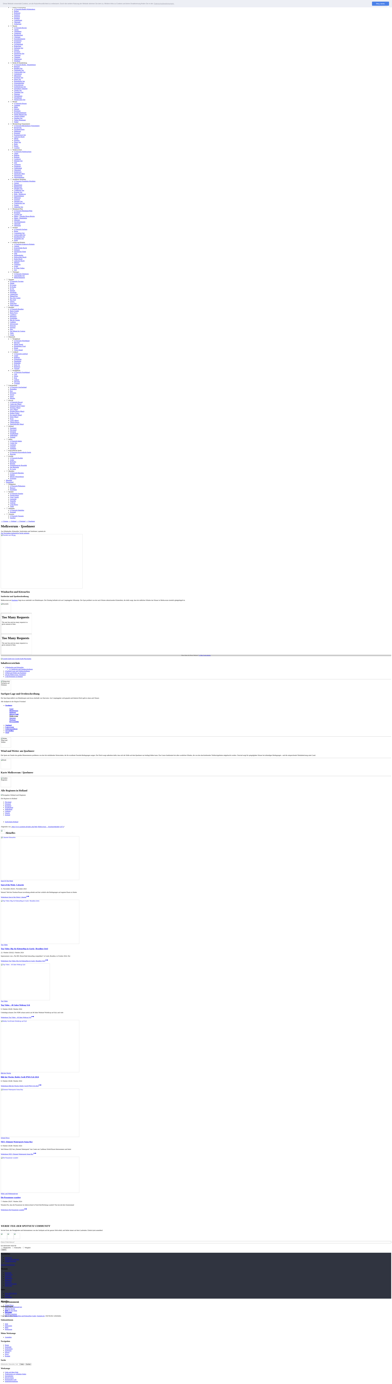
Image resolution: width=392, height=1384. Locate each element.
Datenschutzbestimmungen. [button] (164, 3)
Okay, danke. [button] (380, 3)
